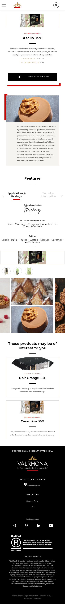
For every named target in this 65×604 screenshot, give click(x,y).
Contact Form (32, 501)
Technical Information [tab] (48, 195)
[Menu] (4, 5)
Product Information (38, 77)
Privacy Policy (17, 596)
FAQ (32, 507)
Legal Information (31, 596)
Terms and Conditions (32, 599)
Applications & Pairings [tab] (16, 195)
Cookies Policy (45, 596)
